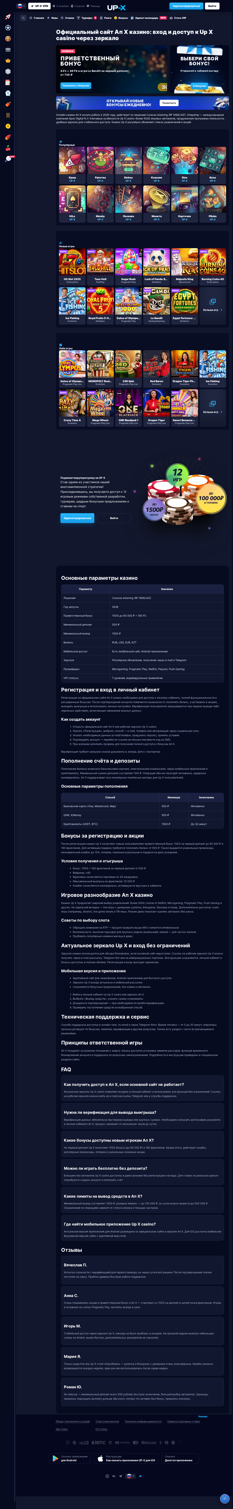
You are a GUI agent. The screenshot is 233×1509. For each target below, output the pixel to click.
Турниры (89, 17)
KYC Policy (101, 1429)
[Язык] (130, 1476)
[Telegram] (120, 1476)
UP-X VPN (41, 5)
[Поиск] (23, 18)
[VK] (113, 1476)
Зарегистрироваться (186, 5)
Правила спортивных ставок (183, 1421)
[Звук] (140, 1476)
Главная (39, 17)
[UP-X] (116, 7)
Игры (55, 17)
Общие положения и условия (73, 1421)
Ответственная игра (107, 1421)
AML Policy (62, 1429)
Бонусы (123, 17)
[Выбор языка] (21, 6)
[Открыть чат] (225, 1499)
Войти (212, 5)
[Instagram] (107, 1476)
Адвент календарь (150, 17)
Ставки (69, 17)
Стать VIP (180, 17)
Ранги (107, 17)
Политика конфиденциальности (143, 1421)
